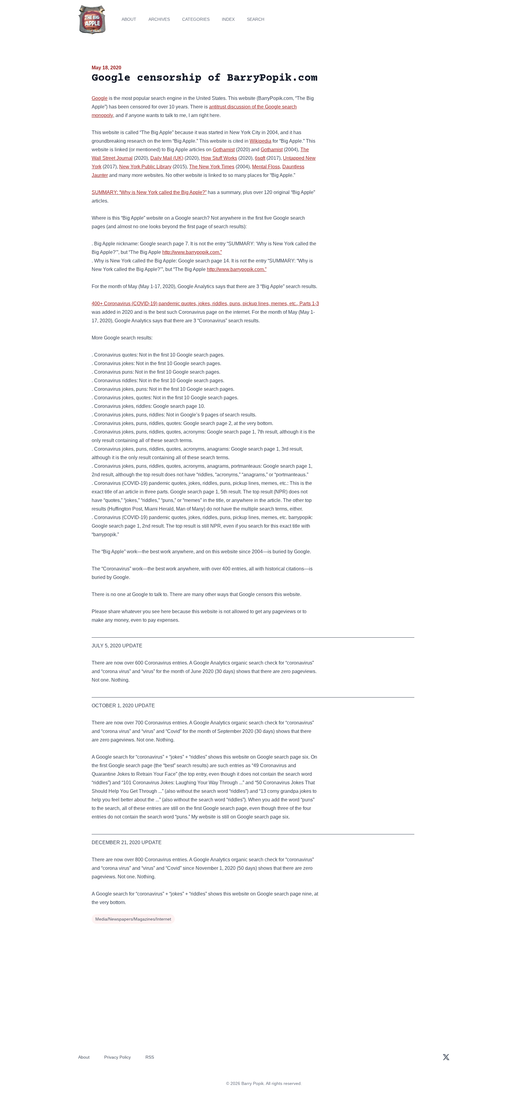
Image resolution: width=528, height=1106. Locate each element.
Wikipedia (260, 141)
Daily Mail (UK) (166, 158)
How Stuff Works (219, 158)
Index (228, 19)
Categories (196, 19)
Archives (159, 19)
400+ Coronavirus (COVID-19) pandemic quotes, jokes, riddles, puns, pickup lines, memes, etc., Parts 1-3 (205, 303)
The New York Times (211, 166)
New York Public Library (145, 166)
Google (100, 98)
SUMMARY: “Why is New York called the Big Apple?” (149, 192)
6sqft (260, 158)
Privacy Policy (117, 1057)
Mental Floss (266, 166)
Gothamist (224, 149)
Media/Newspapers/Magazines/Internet (133, 919)
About (129, 19)
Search (255, 19)
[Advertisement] (381, 111)
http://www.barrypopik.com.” (192, 252)
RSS (149, 1057)
